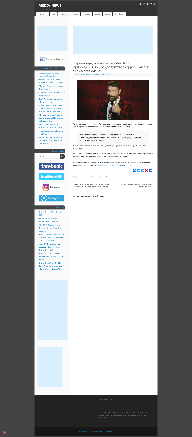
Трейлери (86, 14)
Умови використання (106, 399)
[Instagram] (147, 4)
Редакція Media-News (83, 75)
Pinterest (129, 165)
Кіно (53, 14)
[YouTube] (154, 4)
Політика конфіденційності (108, 406)
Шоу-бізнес (119, 14)
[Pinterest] (151, 4)
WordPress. (109, 432)
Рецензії (75, 14)
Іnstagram (106, 165)
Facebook (97, 165)
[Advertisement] (113, 40)
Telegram (120, 165)
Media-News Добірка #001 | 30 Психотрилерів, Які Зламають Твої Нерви (51, 256)
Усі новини (43, 14)
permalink (105, 177)
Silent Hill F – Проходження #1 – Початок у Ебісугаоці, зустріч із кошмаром (50, 228)
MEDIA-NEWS (49, 5)
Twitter (113, 165)
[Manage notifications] (4, 432)
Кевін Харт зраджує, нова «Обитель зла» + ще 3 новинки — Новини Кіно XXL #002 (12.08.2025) (51, 237)
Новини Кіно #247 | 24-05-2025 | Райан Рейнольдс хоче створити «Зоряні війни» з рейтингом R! (50, 266)
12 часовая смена (85, 177)
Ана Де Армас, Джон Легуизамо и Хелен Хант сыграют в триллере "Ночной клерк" (50, 140)
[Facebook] (140, 4)
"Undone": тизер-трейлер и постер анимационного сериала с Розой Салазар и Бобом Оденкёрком (50, 108)
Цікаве (107, 14)
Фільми (108, 75)
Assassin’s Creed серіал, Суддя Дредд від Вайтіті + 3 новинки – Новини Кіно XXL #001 (50, 247)
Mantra (100, 432)
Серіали (63, 14)
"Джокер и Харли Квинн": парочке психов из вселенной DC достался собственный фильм (51, 118)
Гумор (97, 14)
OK (62, 156)
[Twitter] (144, 4)
